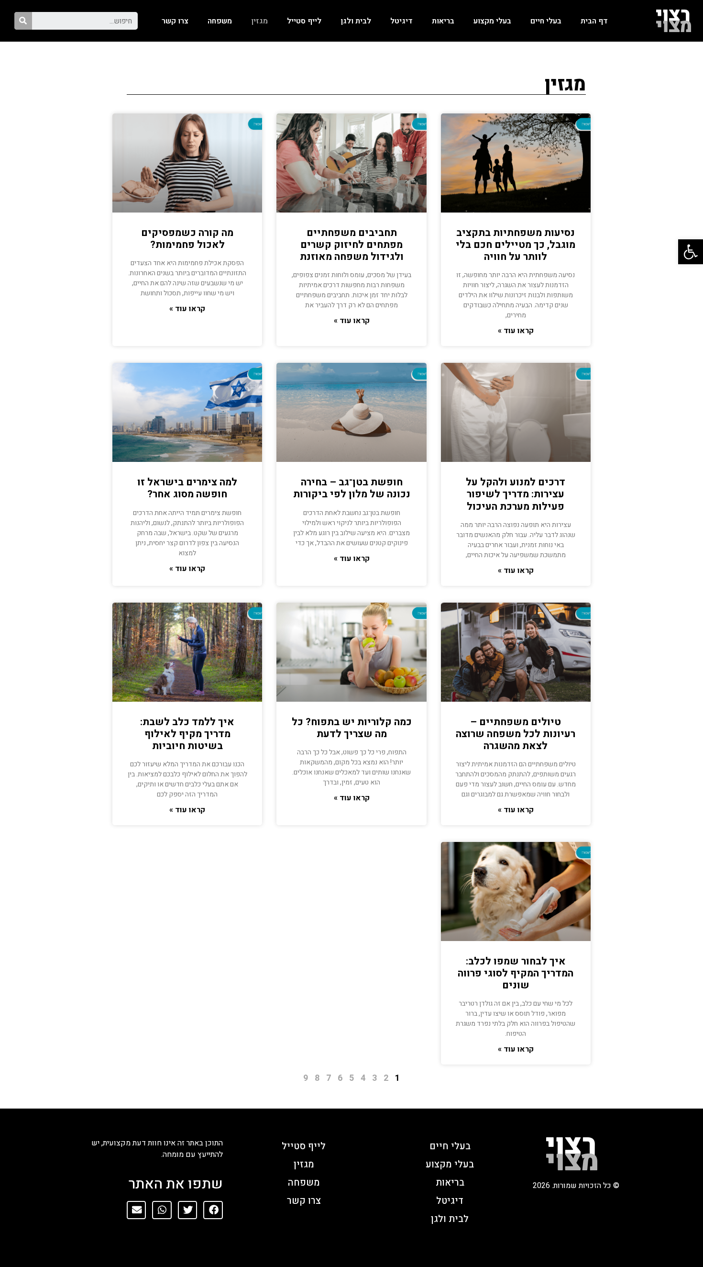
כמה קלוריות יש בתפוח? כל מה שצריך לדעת (352, 728)
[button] (213, 1210)
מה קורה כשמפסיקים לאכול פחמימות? (187, 238)
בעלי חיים (545, 21)
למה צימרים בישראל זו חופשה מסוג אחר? (187, 488)
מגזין (259, 21)
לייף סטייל (304, 21)
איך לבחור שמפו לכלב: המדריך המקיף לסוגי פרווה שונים (515, 973)
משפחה (220, 21)
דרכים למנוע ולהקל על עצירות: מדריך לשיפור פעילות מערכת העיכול (515, 494)
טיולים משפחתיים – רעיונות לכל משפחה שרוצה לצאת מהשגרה (515, 734)
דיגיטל (401, 21)
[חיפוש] (23, 21)
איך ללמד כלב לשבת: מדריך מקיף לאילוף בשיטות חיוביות (187, 734)
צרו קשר (175, 21)
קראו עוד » (516, 330)
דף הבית (594, 21)
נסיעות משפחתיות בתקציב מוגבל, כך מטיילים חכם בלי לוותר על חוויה (515, 244)
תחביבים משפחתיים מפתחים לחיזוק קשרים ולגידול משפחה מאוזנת (352, 244)
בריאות (443, 21)
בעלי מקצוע (492, 21)
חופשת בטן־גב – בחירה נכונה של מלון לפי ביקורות (351, 488)
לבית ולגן (356, 21)
